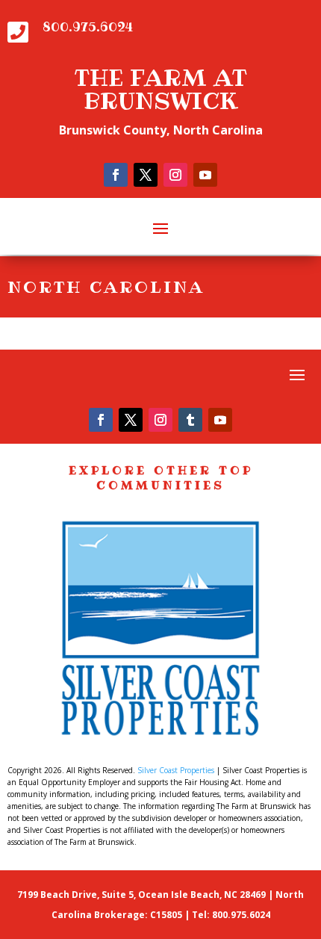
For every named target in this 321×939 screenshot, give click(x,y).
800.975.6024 (88, 26)
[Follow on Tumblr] (190, 420)
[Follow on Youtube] (205, 175)
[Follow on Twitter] (146, 175)
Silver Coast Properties (175, 770)
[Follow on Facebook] (116, 175)
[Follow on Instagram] (175, 175)
